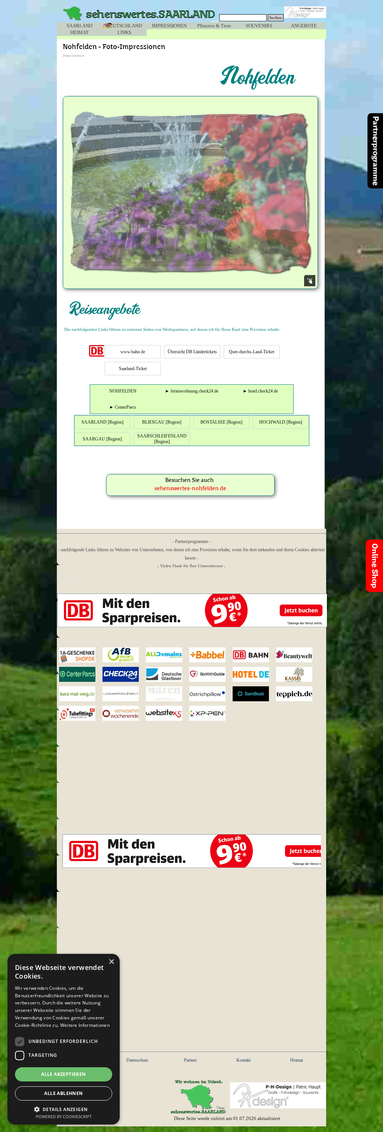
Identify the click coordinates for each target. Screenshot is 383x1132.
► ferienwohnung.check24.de (191, 391)
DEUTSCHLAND (124, 25)
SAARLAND (79, 25)
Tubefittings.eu (81, 713)
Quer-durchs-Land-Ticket (251, 351)
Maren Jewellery (164, 693)
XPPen (207, 713)
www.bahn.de (132, 351)
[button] (63, 1108)
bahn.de (250, 655)
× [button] (111, 962)
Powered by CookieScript (64, 1116)
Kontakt (243, 1060)
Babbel (208, 655)
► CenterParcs (122, 407)
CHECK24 (121, 674)
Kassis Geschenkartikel (299, 674)
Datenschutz (137, 1060)
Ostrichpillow (209, 694)
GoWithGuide (209, 674)
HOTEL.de (251, 674)
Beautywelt (295, 655)
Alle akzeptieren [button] (63, 1074)
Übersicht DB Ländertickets (192, 351)
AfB (120, 655)
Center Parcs (77, 674)
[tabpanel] (191, 330)
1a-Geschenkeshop (82, 654)
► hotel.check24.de (260, 391)
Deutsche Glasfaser (164, 674)
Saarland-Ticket (133, 368)
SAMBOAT (251, 694)
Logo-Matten (121, 693)
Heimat (296, 1060)
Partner (190, 1060)
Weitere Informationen (85, 1025)
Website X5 (164, 713)
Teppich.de (295, 694)
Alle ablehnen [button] (63, 1093)
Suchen (275, 18)
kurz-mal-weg (77, 693)
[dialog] (63, 1039)
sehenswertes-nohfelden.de (190, 489)
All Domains (164, 655)
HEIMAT (79, 32)
